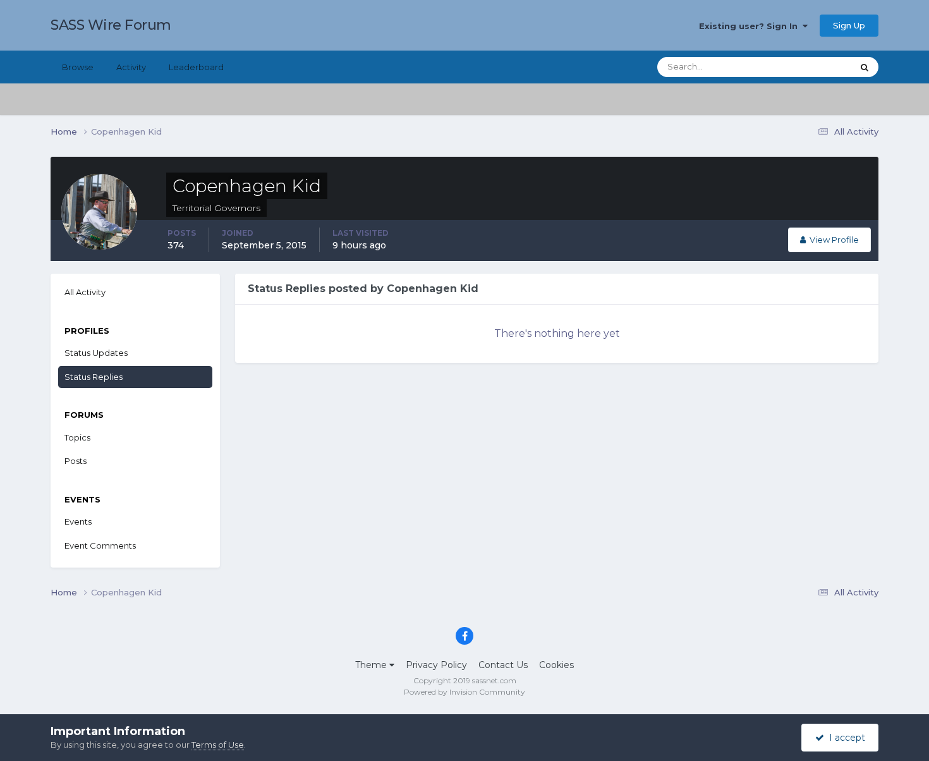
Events (78, 521)
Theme (372, 665)
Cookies (556, 665)
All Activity (85, 292)
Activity (131, 67)
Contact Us (503, 665)
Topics (77, 437)
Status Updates (806, 66)
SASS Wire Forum (111, 24)
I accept (844, 737)
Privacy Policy (436, 665)
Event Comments (100, 545)
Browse (78, 67)
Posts (75, 461)
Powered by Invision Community (464, 692)
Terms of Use (217, 745)
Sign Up (849, 25)
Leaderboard (196, 67)
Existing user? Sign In (751, 26)
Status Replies (93, 377)
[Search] (864, 67)
